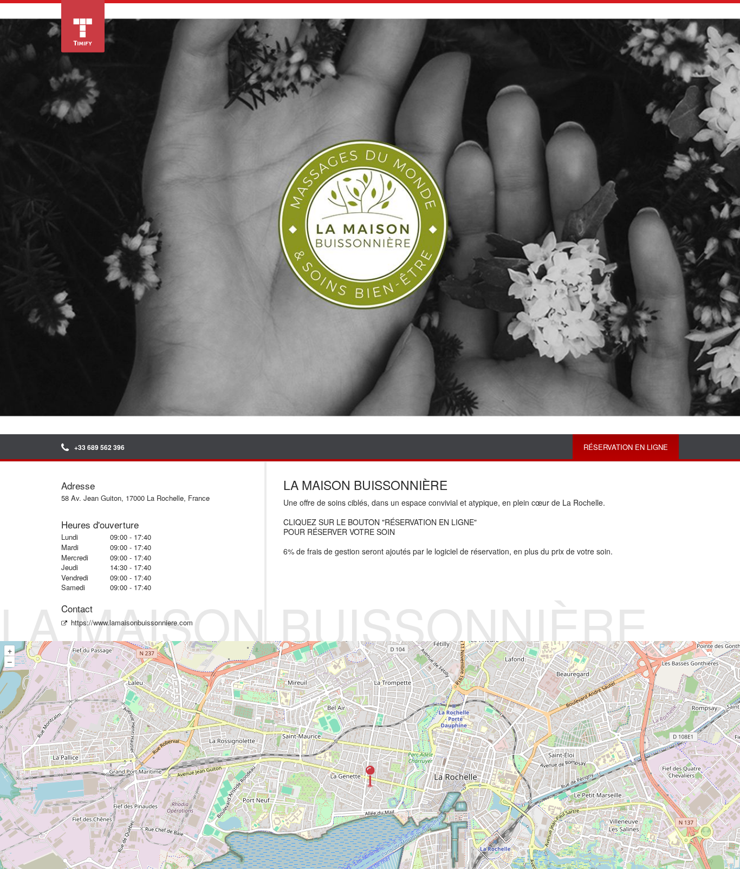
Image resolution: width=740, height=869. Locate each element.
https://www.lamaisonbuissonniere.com (132, 622)
